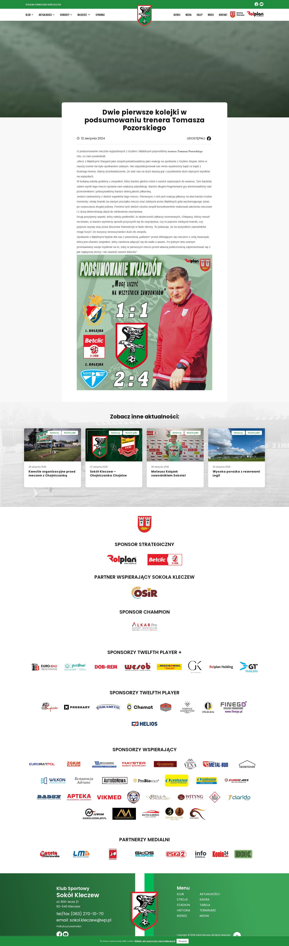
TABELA (205, 905)
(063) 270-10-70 (87, 913)
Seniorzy (54, 432)
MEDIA (188, 15)
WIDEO (211, 15)
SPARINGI (100, 15)
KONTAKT (223, 15)
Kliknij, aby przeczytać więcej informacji (155, 941)
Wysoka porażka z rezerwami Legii (236, 474)
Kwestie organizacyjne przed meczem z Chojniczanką (52, 474)
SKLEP (200, 15)
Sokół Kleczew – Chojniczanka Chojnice (108, 474)
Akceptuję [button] (182, 941)
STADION (183, 905)
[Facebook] (208, 138)
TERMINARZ (208, 910)
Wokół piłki (70, 432)
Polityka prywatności (68, 926)
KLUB (180, 894)
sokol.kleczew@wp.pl (90, 920)
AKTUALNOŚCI (210, 894)
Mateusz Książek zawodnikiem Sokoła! (168, 474)
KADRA (204, 899)
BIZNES (177, 15)
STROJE (182, 899)
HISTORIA (183, 910)
